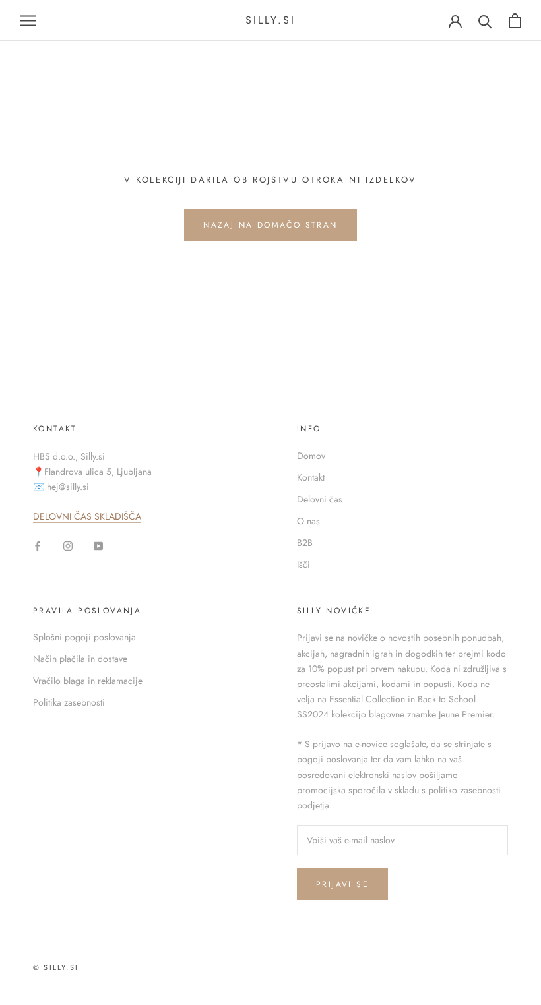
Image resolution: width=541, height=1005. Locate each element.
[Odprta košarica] (515, 20)
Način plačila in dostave (80, 658)
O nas (308, 521)
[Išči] (485, 21)
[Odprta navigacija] (28, 20)
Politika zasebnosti (69, 702)
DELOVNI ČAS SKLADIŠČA (87, 516)
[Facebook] (37, 545)
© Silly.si (56, 967)
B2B (305, 542)
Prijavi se (342, 884)
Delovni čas (319, 499)
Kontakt (311, 477)
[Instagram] (68, 545)
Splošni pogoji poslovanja (84, 637)
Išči (303, 564)
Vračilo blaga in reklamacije (88, 680)
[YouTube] (98, 545)
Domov (311, 455)
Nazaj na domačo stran (270, 225)
